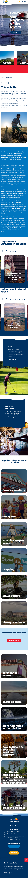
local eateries (5, 193)
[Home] (5, 2)
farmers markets (18, 193)
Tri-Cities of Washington (14, 154)
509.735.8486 (9, 831)
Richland (11, 157)
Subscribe (14, 846)
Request (14, 853)
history (3, 197)
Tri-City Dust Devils (19, 210)
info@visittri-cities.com (12, 834)
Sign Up (7, 873)
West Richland (21, 157)
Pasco (19, 155)
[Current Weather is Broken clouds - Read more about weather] (19, 1)
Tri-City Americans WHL (17, 208)
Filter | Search (13, 640)
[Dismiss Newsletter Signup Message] (26, 860)
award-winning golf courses (10, 195)
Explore (15, 32)
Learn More (11, 359)
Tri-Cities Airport (19, 228)
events (11, 201)
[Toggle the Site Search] (22, 2)
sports (21, 204)
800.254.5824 (19, 831)
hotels (3, 191)
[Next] (25, 58)
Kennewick (4, 157)
